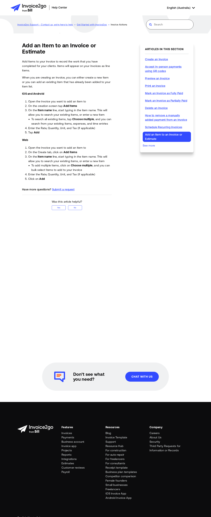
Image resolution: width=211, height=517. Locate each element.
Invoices (66, 433)
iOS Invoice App (116, 493)
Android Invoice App (119, 497)
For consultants (115, 463)
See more (149, 145)
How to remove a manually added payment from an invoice (166, 117)
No (75, 208)
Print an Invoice (155, 85)
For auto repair (115, 454)
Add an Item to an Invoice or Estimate (163, 136)
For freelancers (115, 459)
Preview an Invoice (157, 78)
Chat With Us (142, 376)
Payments (67, 437)
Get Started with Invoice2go (92, 24)
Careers (155, 433)
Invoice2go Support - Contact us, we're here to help (45, 24)
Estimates (67, 463)
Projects (66, 450)
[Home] (28, 8)
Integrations (69, 459)
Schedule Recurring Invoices (163, 127)
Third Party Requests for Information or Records (165, 448)
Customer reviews (73, 467)
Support (111, 441)
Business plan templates (121, 472)
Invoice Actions (119, 24)
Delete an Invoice (156, 108)
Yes (58, 208)
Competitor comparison (121, 476)
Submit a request (63, 189)
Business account (72, 441)
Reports (66, 454)
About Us (155, 437)
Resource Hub (114, 446)
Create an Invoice (156, 59)
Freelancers (113, 489)
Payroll (65, 472)
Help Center (59, 7)
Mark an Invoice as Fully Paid (164, 93)
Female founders (116, 480)
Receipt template (117, 467)
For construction (116, 450)
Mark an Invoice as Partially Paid (166, 100)
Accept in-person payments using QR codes (163, 69)
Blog (108, 433)
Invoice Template (116, 437)
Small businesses (117, 484)
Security (155, 441)
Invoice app (68, 446)
